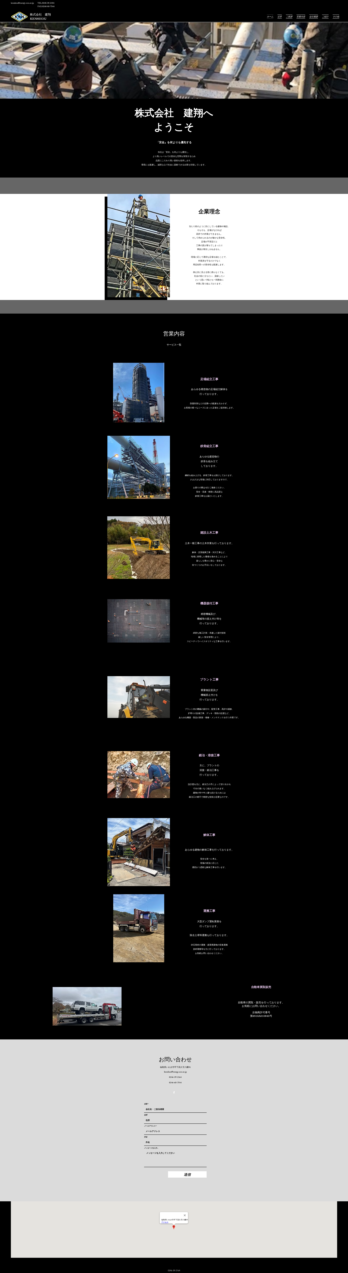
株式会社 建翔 (40, 14)
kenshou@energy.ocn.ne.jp (22, 3)
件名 (145, 1137)
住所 (145, 1115)
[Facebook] (174, 1092)
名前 (145, 1104)
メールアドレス (150, 1126)
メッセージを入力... (151, 1148)
